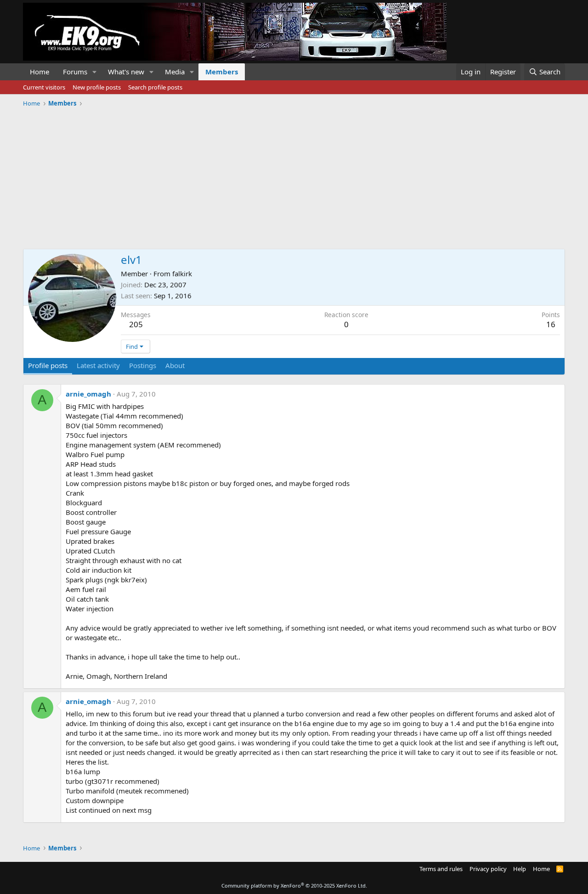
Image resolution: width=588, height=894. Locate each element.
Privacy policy (488, 869)
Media (175, 71)
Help (519, 869)
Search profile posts (155, 87)
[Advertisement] (294, 175)
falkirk (182, 273)
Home (39, 71)
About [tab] (175, 365)
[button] (94, 71)
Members (221, 71)
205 (136, 324)
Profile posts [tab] (48, 365)
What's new (126, 71)
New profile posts (97, 87)
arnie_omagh (88, 393)
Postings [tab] (142, 365)
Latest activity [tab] (98, 365)
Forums (75, 71)
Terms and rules (441, 869)
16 (550, 324)
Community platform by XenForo (294, 885)
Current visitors (44, 87)
